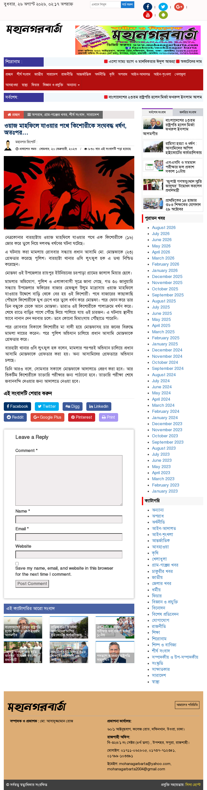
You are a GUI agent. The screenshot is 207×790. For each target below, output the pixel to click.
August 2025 (164, 301)
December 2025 (167, 276)
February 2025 (165, 338)
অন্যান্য (72, 85)
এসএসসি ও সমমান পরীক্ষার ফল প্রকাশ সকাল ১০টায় (113, 631)
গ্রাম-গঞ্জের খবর (55, 114)
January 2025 (165, 344)
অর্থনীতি (100, 74)
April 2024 (161, 399)
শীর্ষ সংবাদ (24, 74)
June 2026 (162, 239)
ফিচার (35, 85)
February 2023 (165, 485)
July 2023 (161, 454)
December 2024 (167, 350)
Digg (75, 406)
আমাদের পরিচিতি (187, 705)
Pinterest (83, 417)
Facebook (18, 406)
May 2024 (161, 393)
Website (23, 546)
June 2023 (162, 460)
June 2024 (162, 387)
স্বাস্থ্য (25, 85)
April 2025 (161, 325)
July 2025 (161, 307)
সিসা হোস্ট (193, 784)
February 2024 (165, 411)
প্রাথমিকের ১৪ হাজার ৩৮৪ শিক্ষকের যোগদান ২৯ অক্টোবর (68, 656)
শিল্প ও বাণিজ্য (164, 645)
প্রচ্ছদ (9, 74)
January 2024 (165, 417)
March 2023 (163, 478)
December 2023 (167, 423)
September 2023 (168, 442)
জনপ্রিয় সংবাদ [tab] (188, 112)
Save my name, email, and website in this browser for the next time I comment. (64, 571)
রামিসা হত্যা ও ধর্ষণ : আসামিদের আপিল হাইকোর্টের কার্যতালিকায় (66, 631)
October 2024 (165, 362)
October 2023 (165, 436)
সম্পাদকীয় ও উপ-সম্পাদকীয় (175, 657)
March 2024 (163, 405)
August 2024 (164, 374)
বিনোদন (158, 608)
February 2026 (165, 264)
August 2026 (164, 227)
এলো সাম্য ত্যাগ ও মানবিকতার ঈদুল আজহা (134, 61)
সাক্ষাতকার (161, 669)
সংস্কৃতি (157, 663)
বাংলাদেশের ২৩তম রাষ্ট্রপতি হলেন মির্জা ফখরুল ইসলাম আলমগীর (150, 97)
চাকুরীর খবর (162, 571)
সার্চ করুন (127, 4)
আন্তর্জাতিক (83, 74)
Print (110, 417)
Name (22, 511)
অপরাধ (122, 74)
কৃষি (111, 74)
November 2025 (167, 282)
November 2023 (167, 429)
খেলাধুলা (180, 74)
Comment (26, 450)
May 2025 (161, 319)
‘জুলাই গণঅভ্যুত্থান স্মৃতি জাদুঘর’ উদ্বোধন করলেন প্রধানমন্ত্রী (21, 656)
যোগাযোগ (160, 620)
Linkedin (100, 406)
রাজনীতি (67, 74)
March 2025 (163, 332)
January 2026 (165, 270)
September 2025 (168, 295)
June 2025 (162, 313)
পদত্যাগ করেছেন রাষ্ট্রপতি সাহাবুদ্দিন (113, 658)
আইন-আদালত (140, 74)
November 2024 (167, 356)
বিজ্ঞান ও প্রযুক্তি (53, 85)
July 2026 (161, 233)
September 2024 (168, 368)
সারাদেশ (52, 74)
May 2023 (161, 466)
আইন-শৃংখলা (162, 74)
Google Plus (50, 417)
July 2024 (161, 381)
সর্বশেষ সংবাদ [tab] (157, 112)
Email (22, 528)
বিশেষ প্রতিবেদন (165, 614)
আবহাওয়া (12, 85)
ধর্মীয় (156, 590)
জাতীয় (38, 74)
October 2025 (165, 289)
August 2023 (164, 448)
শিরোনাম (159, 639)
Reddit (17, 417)
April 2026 (161, 252)
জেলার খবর (161, 583)
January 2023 (165, 491)
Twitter (49, 406)
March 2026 (163, 258)
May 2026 (161, 246)
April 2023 (161, 472)
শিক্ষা (156, 632)
